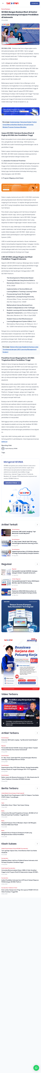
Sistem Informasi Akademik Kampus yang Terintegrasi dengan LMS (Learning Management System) (20, 349)
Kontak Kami (35, 3)
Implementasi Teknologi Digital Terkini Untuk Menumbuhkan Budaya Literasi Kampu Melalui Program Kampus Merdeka (20, 124)
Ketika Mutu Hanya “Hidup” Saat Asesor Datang (15, 805)
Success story (24, 848)
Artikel (13, 579)
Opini (2, 803)
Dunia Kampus (5, 9)
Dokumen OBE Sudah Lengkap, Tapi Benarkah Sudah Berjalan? (19, 740)
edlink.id (4, 442)
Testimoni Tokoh (13, 887)
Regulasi (14, 569)
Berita (6, 793)
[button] (36, 1068)
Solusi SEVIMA (17, 848)
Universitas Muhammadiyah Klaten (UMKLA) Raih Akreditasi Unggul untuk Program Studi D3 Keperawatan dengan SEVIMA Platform (19, 872)
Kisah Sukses (4, 868)
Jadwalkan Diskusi (11, 483)
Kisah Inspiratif (20, 793)
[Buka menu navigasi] (2, 3)
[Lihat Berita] (6, 532)
